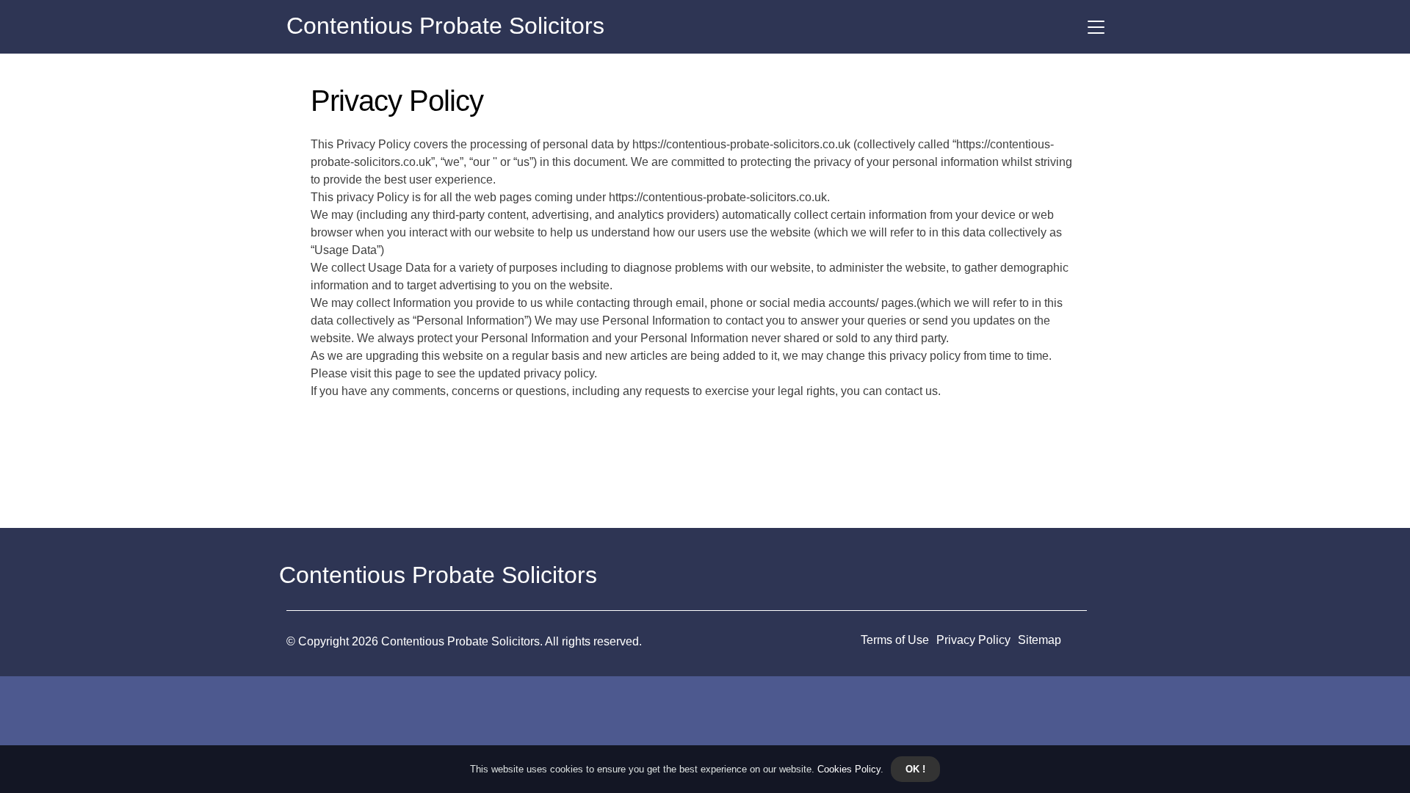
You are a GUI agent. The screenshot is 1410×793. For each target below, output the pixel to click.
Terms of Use (895, 640)
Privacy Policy (973, 640)
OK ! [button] (915, 769)
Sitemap (1039, 640)
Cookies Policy (847, 769)
